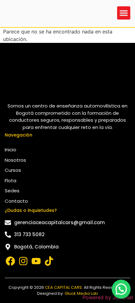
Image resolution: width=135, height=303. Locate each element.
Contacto (16, 201)
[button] (123, 13)
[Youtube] (36, 261)
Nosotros (15, 160)
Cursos (13, 170)
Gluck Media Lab (81, 293)
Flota (10, 180)
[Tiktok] (49, 261)
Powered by (108, 297)
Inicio (10, 149)
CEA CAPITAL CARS (63, 287)
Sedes (12, 190)
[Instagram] (23, 261)
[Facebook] (10, 261)
